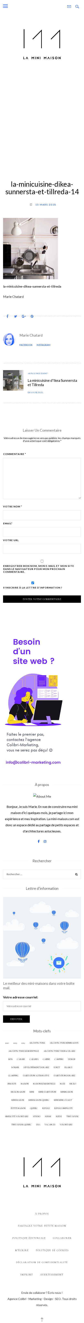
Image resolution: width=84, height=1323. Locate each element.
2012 (7, 1043)
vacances (50, 1124)
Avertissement (51, 1274)
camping (59, 1059)
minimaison (67, 1092)
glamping (13, 1075)
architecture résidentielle (23, 1051)
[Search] (76, 874)
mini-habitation (47, 1092)
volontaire (66, 1124)
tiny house (72, 1116)
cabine (46, 1059)
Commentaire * (14, 454)
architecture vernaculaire (59, 1051)
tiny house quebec (21, 1124)
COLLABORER (62, 1238)
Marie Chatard (31, 335)
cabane (21, 1059)
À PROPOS (42, 1213)
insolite (12, 1083)
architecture (37, 1043)
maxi (62, 1083)
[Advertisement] (42, 120)
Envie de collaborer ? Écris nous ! (42, 1292)
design (71, 1059)
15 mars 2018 (45, 204)
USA (38, 1124)
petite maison (18, 1108)
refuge (46, 1108)
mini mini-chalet (63, 1100)
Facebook (26, 344)
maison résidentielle (44, 1083)
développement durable (36, 1067)
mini (32, 1092)
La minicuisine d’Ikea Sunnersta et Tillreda (52, 382)
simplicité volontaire (16, 1116)
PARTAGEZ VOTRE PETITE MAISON (42, 1225)
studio (36, 1116)
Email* (7, 523)
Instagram (43, 344)
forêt (57, 1067)
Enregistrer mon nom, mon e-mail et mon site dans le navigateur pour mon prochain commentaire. (38, 569)
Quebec (34, 1108)
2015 (23, 1043)
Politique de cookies (52, 1250)
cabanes (33, 1059)
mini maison (17, 1100)
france (68, 1067)
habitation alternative (36, 1075)
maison (25, 1083)
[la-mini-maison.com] (42, 43)
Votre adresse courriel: (20, 997)
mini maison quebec (39, 1100)
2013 (15, 1043)
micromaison (18, 1092)
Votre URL (11, 540)
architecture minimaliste (64, 1043)
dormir (15, 1067)
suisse (48, 1116)
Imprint (27, 1274)
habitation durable (64, 1075)
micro (73, 1083)
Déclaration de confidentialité (42, 1262)
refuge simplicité (63, 1108)
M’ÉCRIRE (22, 1250)
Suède (59, 1116)
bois (10, 1059)
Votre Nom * (12, 506)
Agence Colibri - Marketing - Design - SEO (34, 1299)
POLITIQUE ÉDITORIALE (29, 1238)
